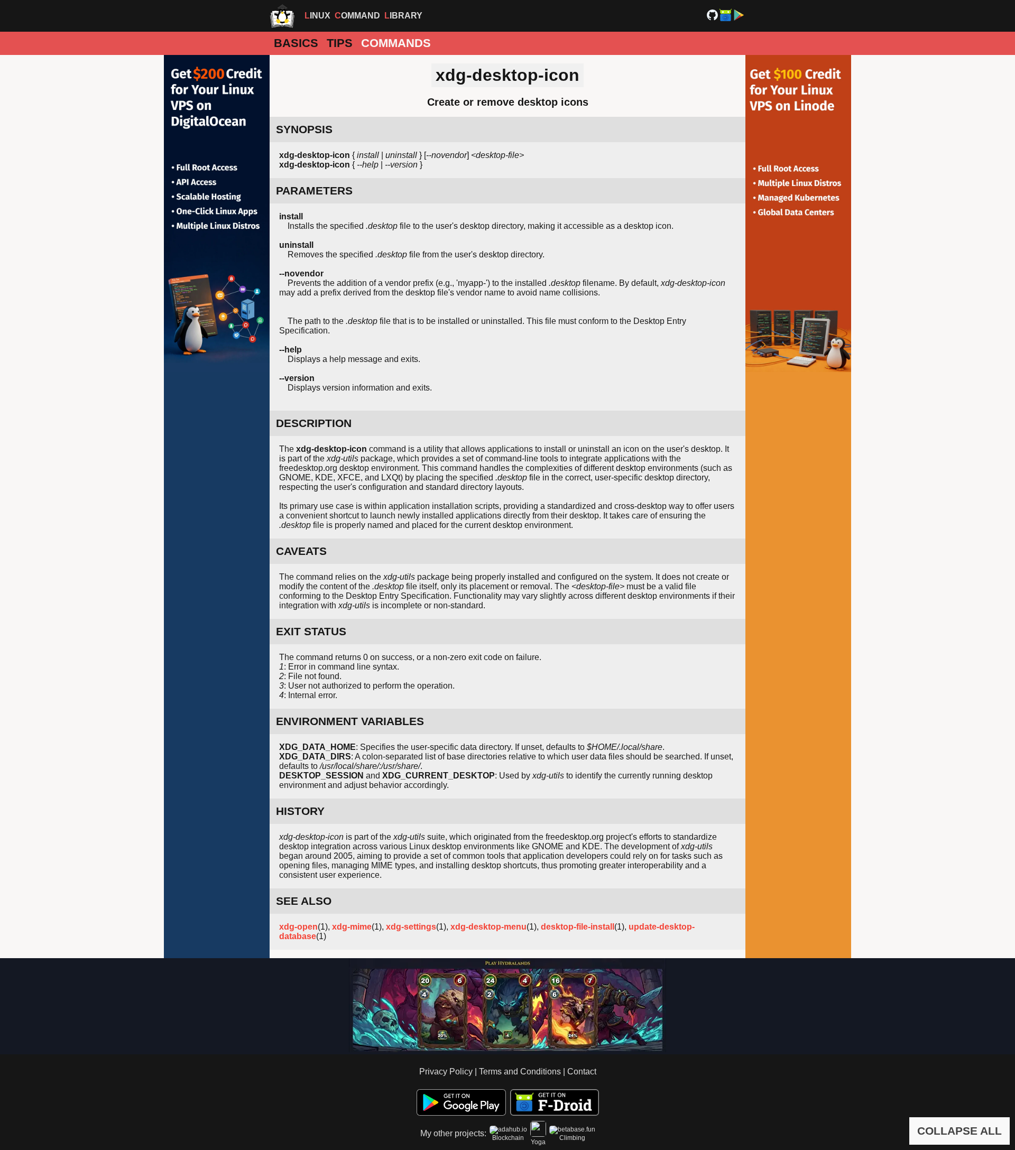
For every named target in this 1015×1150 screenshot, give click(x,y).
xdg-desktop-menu (488, 926)
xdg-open (298, 926)
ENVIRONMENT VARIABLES (350, 721)
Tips (340, 43)
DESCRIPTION (314, 423)
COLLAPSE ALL (959, 1131)
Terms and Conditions (520, 1071)
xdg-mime (352, 926)
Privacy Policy (446, 1071)
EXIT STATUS (311, 631)
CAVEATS (301, 551)
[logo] (282, 16)
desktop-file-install (577, 926)
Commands (396, 43)
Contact (581, 1071)
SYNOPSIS (304, 129)
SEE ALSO (303, 901)
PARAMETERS (314, 190)
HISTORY (300, 811)
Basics (296, 43)
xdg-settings (411, 926)
